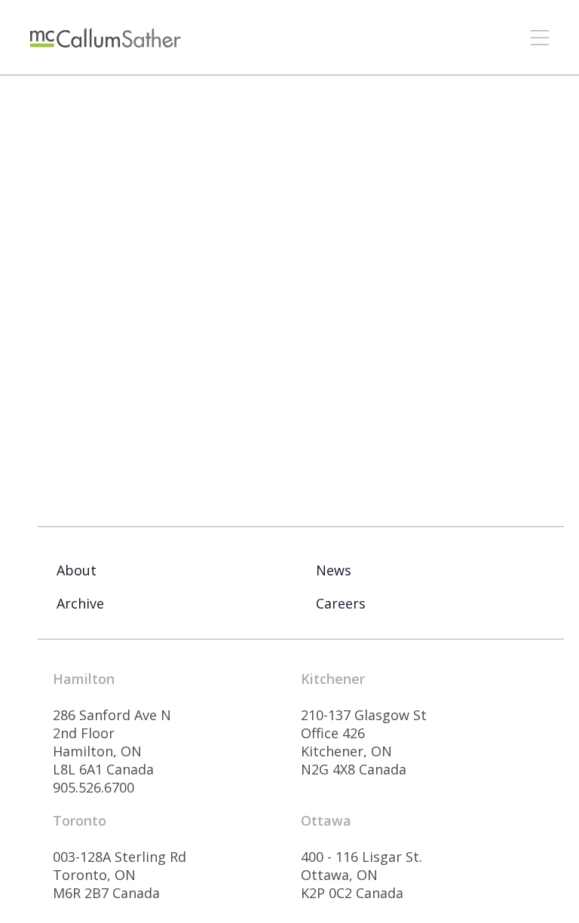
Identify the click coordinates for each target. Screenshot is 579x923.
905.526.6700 (93, 787)
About (76, 570)
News (333, 570)
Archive (80, 603)
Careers (341, 603)
